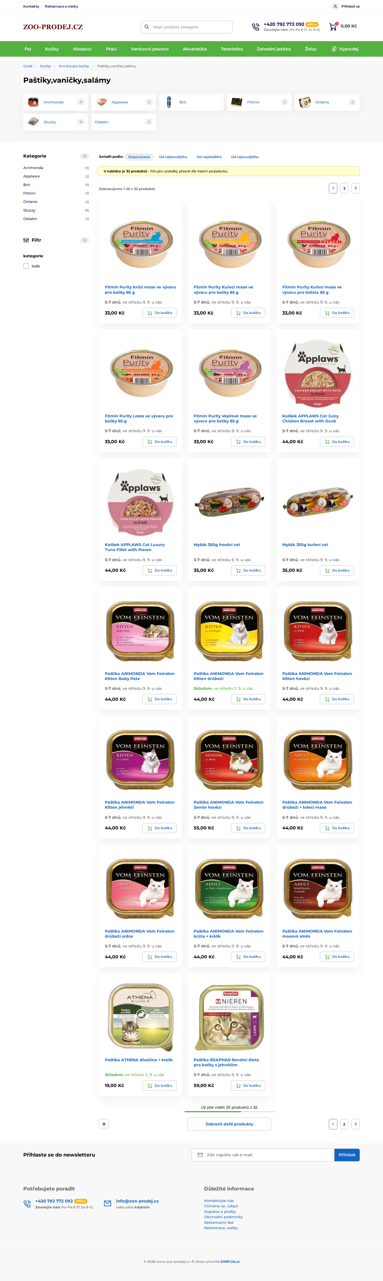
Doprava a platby (220, 1211)
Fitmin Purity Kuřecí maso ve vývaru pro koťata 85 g (312, 290)
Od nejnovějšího (245, 157)
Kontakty (31, 6)
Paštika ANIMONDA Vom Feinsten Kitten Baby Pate (140, 676)
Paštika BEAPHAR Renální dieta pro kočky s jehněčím (226, 1062)
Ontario (56, 201)
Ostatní (56, 218)
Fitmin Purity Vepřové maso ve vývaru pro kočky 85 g (225, 418)
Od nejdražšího (209, 157)
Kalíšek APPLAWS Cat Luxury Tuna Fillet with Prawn (135, 547)
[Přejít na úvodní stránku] (53, 27)
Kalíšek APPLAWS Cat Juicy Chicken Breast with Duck (310, 418)
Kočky (45, 66)
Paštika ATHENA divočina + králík (139, 1059)
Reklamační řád (218, 1222)
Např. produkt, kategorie (176, 27)
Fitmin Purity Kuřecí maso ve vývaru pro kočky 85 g (223, 290)
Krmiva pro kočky (74, 66)
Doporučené (139, 157)
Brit (56, 184)
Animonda (56, 167)
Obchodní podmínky (223, 1217)
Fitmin (56, 193)
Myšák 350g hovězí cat (217, 544)
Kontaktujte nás (219, 1200)
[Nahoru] (104, 1124)
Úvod (27, 66)
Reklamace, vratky (221, 1227)
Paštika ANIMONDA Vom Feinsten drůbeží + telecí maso (317, 805)
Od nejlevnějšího (173, 157)
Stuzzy (56, 210)
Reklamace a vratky (61, 6)
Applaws (56, 176)
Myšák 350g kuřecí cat (305, 544)
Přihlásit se (351, 6)
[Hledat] (147, 27)
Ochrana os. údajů (221, 1206)
